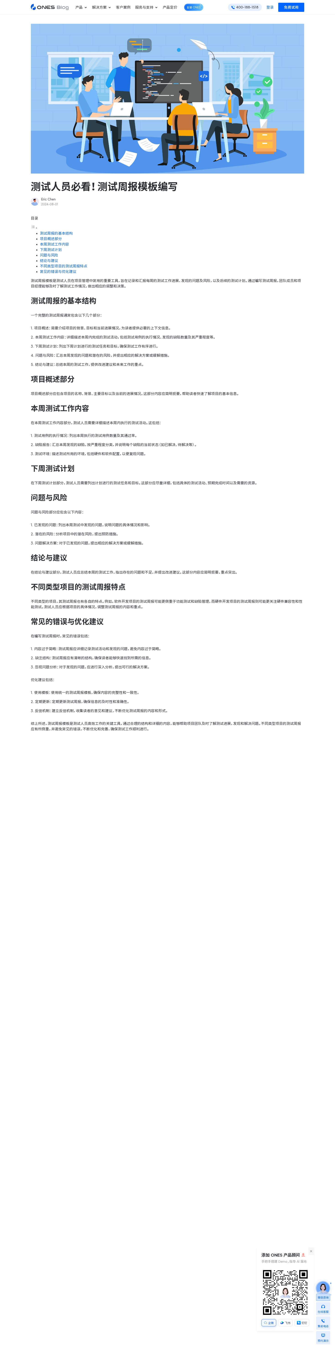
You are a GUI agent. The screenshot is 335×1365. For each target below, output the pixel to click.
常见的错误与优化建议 (58, 271)
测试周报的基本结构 (56, 233)
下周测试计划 (51, 249)
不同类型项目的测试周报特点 (63, 266)
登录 (270, 7)
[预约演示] (323, 1334)
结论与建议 (49, 260)
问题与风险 (49, 255)
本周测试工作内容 (54, 244)
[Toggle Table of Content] (34, 228)
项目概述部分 (51, 239)
